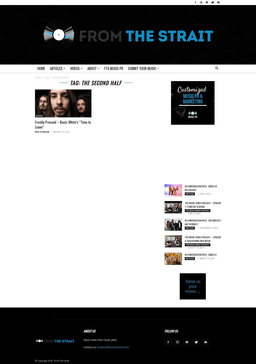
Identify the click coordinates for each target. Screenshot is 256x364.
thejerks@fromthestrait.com (113, 347)
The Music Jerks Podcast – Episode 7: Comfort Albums (203, 204)
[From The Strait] (128, 35)
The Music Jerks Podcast (197, 210)
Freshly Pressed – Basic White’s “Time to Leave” (63, 124)
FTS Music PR (113, 68)
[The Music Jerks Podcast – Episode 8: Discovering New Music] (173, 241)
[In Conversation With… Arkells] (173, 259)
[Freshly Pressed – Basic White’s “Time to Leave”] (63, 103)
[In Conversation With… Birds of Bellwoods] (173, 190)
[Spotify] (207, 2)
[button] (217, 68)
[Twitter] (212, 2)
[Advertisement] (193, 155)
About (91, 68)
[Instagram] (201, 2)
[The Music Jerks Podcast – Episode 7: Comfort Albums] (173, 207)
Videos (75, 68)
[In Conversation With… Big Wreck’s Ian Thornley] (173, 225)
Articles (56, 68)
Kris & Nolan (42, 131)
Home (41, 68)
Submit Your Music (142, 68)
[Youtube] (218, 2)
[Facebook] (195, 2)
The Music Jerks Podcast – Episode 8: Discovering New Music (203, 239)
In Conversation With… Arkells (200, 254)
